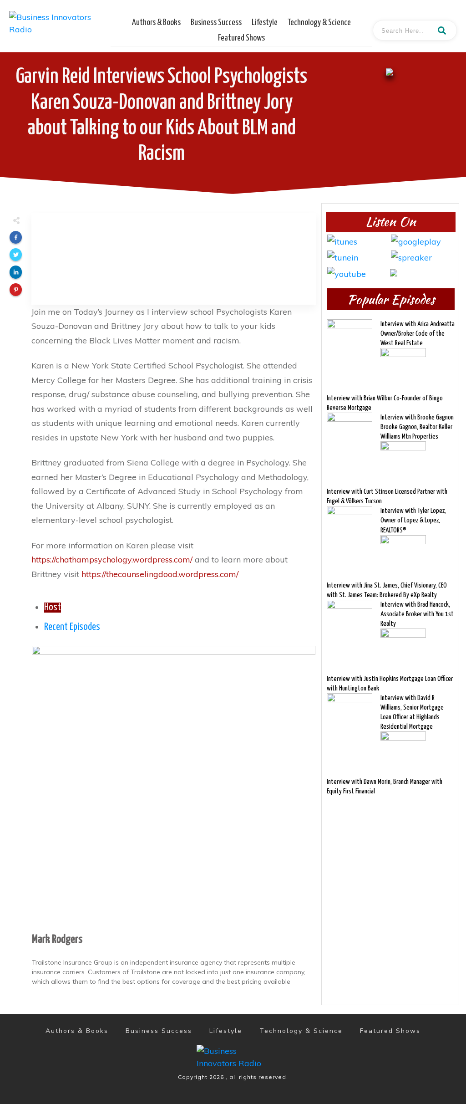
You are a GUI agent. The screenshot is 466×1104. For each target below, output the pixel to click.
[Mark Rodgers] (173, 787)
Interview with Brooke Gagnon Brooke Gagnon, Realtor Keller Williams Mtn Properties (417, 427)
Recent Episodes (72, 627)
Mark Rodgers (57, 939)
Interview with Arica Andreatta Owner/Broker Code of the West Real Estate (417, 334)
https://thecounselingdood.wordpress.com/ (159, 574)
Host (52, 608)
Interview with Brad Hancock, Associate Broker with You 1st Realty (417, 614)
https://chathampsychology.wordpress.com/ (111, 559)
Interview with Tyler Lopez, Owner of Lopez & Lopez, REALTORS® (413, 520)
